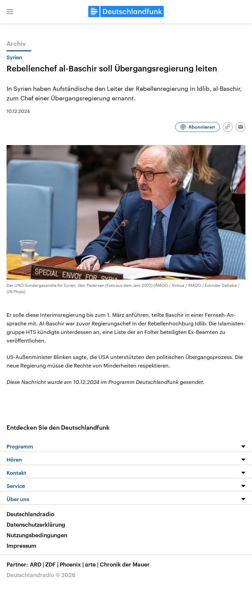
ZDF (51, 564)
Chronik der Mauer (125, 564)
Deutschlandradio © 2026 (41, 574)
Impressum (21, 545)
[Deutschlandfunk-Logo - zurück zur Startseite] (126, 11)
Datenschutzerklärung (36, 524)
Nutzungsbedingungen (37, 535)
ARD (37, 564)
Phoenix (72, 564)
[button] (10, 11)
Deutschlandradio (30, 514)
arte (91, 564)
